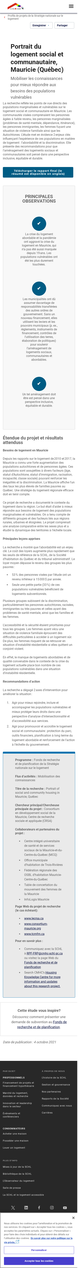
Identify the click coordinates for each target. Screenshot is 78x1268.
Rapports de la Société (55, 1098)
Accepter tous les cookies (39, 1260)
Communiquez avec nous (57, 1105)
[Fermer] (73, 1218)
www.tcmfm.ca (34, 934)
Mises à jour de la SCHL (17, 1167)
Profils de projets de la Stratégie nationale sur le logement (35, 17)
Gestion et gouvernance (56, 1084)
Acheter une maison (15, 1133)
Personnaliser (39, 1250)
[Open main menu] (71, 6)
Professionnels (14, 1077)
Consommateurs (14, 1128)
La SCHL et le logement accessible (23, 1195)
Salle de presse (12, 1188)
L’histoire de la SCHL (54, 1077)
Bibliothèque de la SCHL (17, 1174)
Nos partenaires (51, 1091)
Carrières (47, 1112)
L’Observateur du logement (18, 1181)
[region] (39, 1240)
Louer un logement (14, 1147)
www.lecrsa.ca (34, 918)
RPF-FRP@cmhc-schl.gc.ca (45, 953)
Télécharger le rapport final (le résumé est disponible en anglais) (38, 172)
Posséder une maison (16, 1140)
